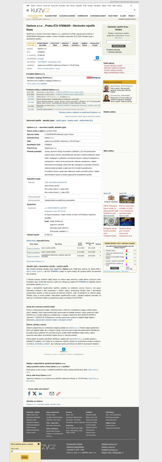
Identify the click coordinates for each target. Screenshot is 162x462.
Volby (107, 420)
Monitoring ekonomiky (112, 417)
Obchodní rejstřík (37, 19)
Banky (48, 412)
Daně (87, 435)
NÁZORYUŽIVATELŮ (75, 44)
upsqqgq (41, 59)
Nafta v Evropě (70, 432)
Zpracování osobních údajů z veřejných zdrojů (53, 320)
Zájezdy (117, 1)
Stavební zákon (90, 432)
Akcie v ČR (107, 193)
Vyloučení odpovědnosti (75, 447)
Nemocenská (50, 431)
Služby (123, 16)
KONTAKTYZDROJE (65, 44)
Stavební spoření (57, 417)
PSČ (96, 417)
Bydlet (132, 1)
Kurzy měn (54, 6)
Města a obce (90, 417)
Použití (104, 452)
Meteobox (126, 1)
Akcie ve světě (124, 216)
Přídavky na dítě (31, 420)
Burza (68, 415)
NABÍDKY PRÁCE (84, 44)
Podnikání (89, 412)
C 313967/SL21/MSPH (33, 248)
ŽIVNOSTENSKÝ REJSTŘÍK (42, 44)
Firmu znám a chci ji (37, 84)
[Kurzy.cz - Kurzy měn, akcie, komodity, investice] (40, 12)
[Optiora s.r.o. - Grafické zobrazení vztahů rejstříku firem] (97, 60)
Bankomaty (55, 412)
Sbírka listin (31, 241)
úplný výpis (61, 120)
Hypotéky (79, 6)
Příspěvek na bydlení (32, 422)
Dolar (58, 420)
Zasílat (24, 457)
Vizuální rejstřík (35, 16)
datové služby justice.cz (35, 271)
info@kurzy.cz (73, 328)
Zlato (67, 6)
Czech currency (110, 425)
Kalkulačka (97, 6)
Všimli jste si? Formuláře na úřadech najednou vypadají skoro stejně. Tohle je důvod (121, 99)
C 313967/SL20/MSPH (33, 252)
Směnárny (49, 420)
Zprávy (33, 6)
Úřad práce (49, 425)
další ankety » (125, 271)
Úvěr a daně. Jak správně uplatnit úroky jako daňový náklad (120, 90)
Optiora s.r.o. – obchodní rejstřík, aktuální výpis (43, 404)
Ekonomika (69, 420)
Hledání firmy (51, 16)
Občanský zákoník (91, 427)
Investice (69, 412)
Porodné (57, 431)
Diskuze (119, 6)
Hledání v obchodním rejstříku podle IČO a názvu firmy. (118, 35)
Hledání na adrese (67, 16)
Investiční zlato (74, 428)
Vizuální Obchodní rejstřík (113, 66)
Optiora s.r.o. (46, 19)
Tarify (85, 6)
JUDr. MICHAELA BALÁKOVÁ (56, 182)
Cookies (79, 444)
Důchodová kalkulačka (33, 417)
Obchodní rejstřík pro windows (114, 68)
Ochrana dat (71, 444)
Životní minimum (31, 427)
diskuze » (118, 271)
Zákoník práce (90, 430)
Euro (55, 420)
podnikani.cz (79, 354)
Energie (90, 6)
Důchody (49, 436)
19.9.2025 (31, 97)
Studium (137, 1)
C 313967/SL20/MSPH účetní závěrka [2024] (69, 92)
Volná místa (54, 423)
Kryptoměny (69, 422)
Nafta (80, 430)
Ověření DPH (82, 16)
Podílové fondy (77, 417)
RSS (109, 452)
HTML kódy (117, 452)
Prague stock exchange (113, 428)
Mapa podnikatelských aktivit (114, 72)
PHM (72, 430)
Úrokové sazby (50, 415)
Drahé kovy (69, 425)
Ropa (67, 430)
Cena (111, 415)
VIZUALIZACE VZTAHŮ (94, 44)
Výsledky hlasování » (109, 271)
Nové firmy (113, 16)
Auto (107, 415)
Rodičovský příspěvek (33, 425)
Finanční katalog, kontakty (113, 70)
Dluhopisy (69, 417)
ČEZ (72, 415)
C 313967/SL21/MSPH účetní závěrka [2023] (69, 94)
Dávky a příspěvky (52, 428)
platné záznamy (114, 50)
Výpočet (37, 412)
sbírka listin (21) (86, 120)
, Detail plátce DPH (49, 62)
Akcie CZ (39, 6)
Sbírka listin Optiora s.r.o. (35, 261)
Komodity (62, 6)
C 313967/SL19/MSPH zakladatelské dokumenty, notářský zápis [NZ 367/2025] (68, 106)
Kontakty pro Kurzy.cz (110, 450)
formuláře (93, 435)
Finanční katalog (91, 425)
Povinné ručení (30, 432)
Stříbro (81, 428)
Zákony (104, 6)
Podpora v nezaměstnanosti (54, 434)
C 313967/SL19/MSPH (33, 255)
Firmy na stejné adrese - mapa (49, 68)
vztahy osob (73, 120)
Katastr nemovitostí (91, 420)
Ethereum (82, 422)
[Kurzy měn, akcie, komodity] (44, 448)
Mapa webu (113, 420)
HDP (75, 420)
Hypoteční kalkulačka (32, 430)
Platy (58, 425)
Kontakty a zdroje (42, 344)
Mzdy (55, 425)
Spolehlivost (117, 415)
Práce (109, 6)
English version (110, 423)
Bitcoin (72, 6)
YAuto (121, 1)
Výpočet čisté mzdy (32, 415)
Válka (114, 6)
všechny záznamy (115, 52)
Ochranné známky (98, 16)
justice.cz (45, 284)
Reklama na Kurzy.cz (109, 444)
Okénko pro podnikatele (113, 82)
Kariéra (112, 1)
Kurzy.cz (28, 19)
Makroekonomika (109, 216)
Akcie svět (46, 6)
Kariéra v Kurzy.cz (108, 447)
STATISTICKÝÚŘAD (55, 44)
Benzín (76, 430)
